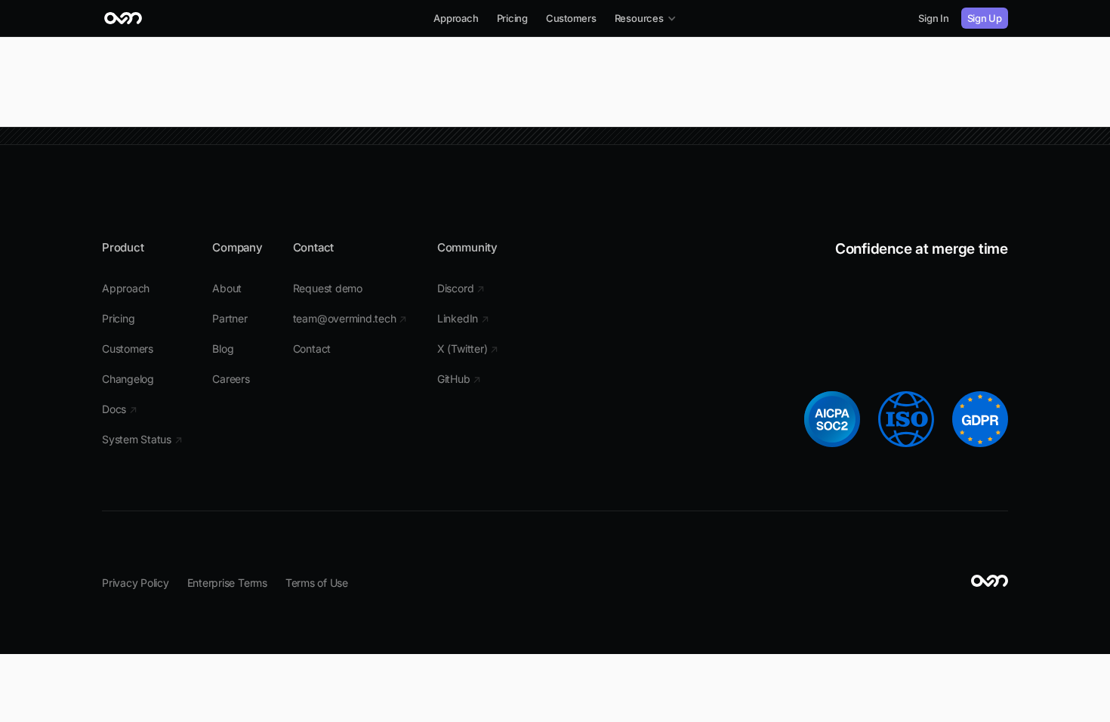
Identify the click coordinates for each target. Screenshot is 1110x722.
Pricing (512, 18)
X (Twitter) (467, 348)
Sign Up (984, 18)
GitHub (459, 378)
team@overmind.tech (350, 318)
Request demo (327, 288)
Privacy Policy (135, 582)
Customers (571, 18)
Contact (312, 348)
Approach (455, 18)
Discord (461, 288)
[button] (646, 18)
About (227, 288)
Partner (229, 318)
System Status (142, 439)
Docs (119, 409)
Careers (230, 378)
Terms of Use (316, 582)
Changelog (128, 378)
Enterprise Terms (227, 582)
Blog (222, 348)
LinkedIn (463, 318)
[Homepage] (123, 18)
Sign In (933, 18)
